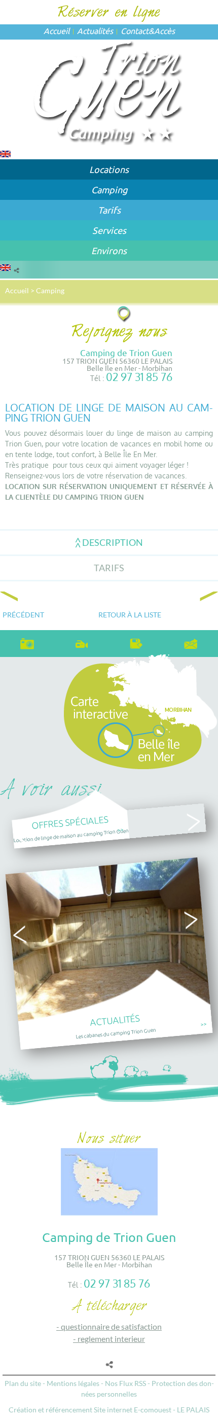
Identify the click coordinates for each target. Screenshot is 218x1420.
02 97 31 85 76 (139, 377)
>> (120, 829)
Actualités (95, 30)
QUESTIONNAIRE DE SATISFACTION (111, 1326)
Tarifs (109, 209)
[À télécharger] (136, 642)
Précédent (23, 614)
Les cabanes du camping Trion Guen (116, 1032)
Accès (164, 30)
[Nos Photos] (27, 642)
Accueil (56, 30)
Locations (109, 169)
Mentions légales (73, 1383)
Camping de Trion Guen (126, 352)
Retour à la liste (129, 614)
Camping (109, 189)
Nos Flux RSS (125, 1383)
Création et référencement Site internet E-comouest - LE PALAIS (109, 1409)
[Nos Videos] (82, 641)
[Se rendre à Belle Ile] (124, 314)
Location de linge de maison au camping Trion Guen (71, 835)
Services (109, 230)
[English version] (5, 153)
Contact (135, 30)
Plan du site (23, 1383)
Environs (109, 250)
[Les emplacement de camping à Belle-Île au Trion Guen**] (109, 91)
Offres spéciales (69, 822)
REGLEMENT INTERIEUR (111, 1338)
